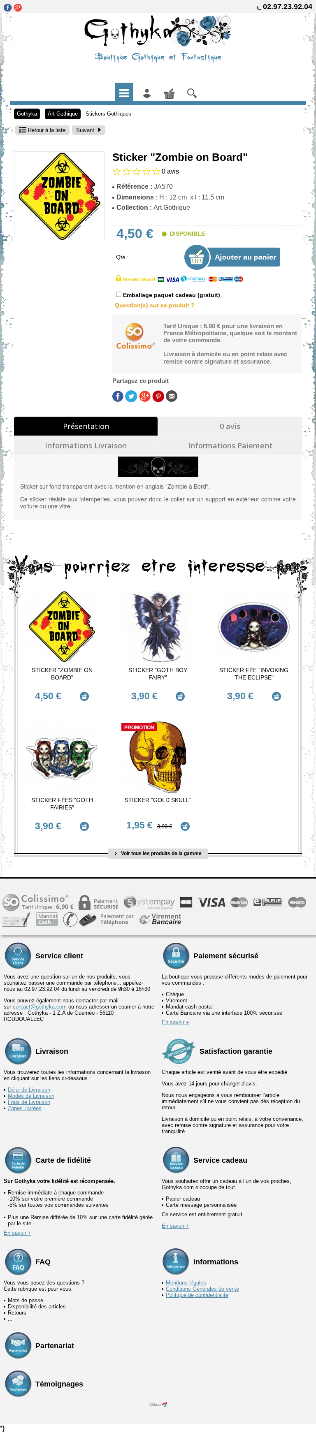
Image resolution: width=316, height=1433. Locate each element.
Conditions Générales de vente (202, 1289)
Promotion (139, 727)
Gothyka (27, 114)
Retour (45, 130)
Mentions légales (186, 1283)
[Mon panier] (169, 92)
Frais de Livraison (29, 1102)
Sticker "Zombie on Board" (62, 674)
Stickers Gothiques (108, 114)
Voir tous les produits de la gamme (161, 853)
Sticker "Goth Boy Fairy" (157, 674)
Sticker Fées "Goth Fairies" (62, 804)
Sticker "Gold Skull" (158, 800)
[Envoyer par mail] (171, 395)
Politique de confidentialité (197, 1295)
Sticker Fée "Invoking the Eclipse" (253, 674)
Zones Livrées (25, 1108)
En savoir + (175, 1022)
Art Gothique (63, 114)
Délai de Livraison (29, 1090)
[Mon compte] (146, 92)
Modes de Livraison (31, 1096)
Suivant (85, 130)
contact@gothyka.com (40, 1007)
